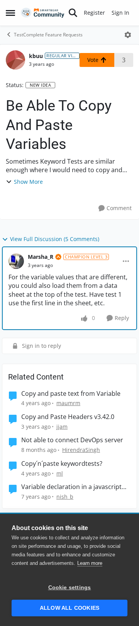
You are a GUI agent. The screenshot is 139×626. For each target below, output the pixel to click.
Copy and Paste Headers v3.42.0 (67, 417)
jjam (62, 426)
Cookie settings (69, 587)
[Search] (73, 12)
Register (94, 12)
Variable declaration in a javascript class (71, 487)
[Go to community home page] (42, 13)
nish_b (64, 496)
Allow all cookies (69, 608)
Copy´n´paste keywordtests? (61, 464)
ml (59, 473)
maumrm (68, 403)
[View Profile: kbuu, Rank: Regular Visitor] (15, 60)
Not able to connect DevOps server (72, 440)
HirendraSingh (81, 449)
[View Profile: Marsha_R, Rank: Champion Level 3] (16, 261)
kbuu (36, 56)
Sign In (120, 12)
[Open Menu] (127, 34)
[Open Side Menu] (10, 13)
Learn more (89, 563)
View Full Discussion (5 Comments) (54, 239)
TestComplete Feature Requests (48, 34)
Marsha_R (40, 256)
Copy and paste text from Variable (70, 394)
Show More (28, 181)
